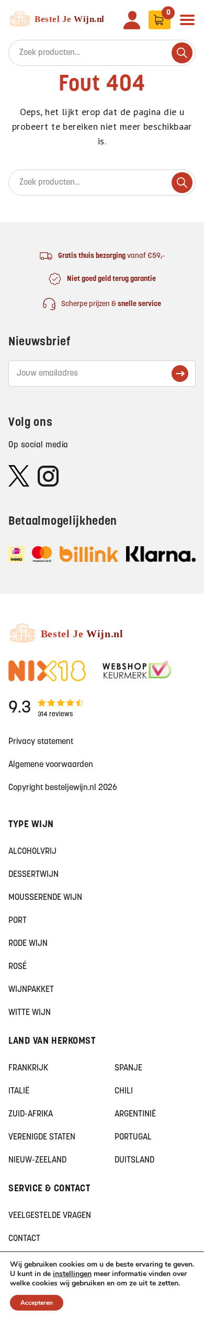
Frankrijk (28, 1068)
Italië (18, 1091)
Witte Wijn (29, 1013)
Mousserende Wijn (45, 898)
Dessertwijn (33, 875)
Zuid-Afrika (30, 1114)
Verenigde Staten (41, 1137)
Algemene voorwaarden (50, 765)
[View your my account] (131, 20)
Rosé (17, 967)
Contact (24, 1239)
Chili (124, 1091)
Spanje (128, 1068)
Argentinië (135, 1114)
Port (17, 921)
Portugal (133, 1137)
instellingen (72, 1274)
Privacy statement (40, 742)
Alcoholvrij (32, 852)
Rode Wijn (28, 944)
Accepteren (36, 1303)
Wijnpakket (31, 990)
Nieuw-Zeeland (37, 1160)
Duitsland (134, 1160)
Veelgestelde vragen (49, 1216)
